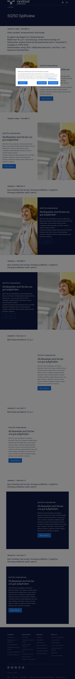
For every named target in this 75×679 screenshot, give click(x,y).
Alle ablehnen (42, 82)
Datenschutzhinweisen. (52, 78)
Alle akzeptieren (53, 82)
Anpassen (22, 82)
